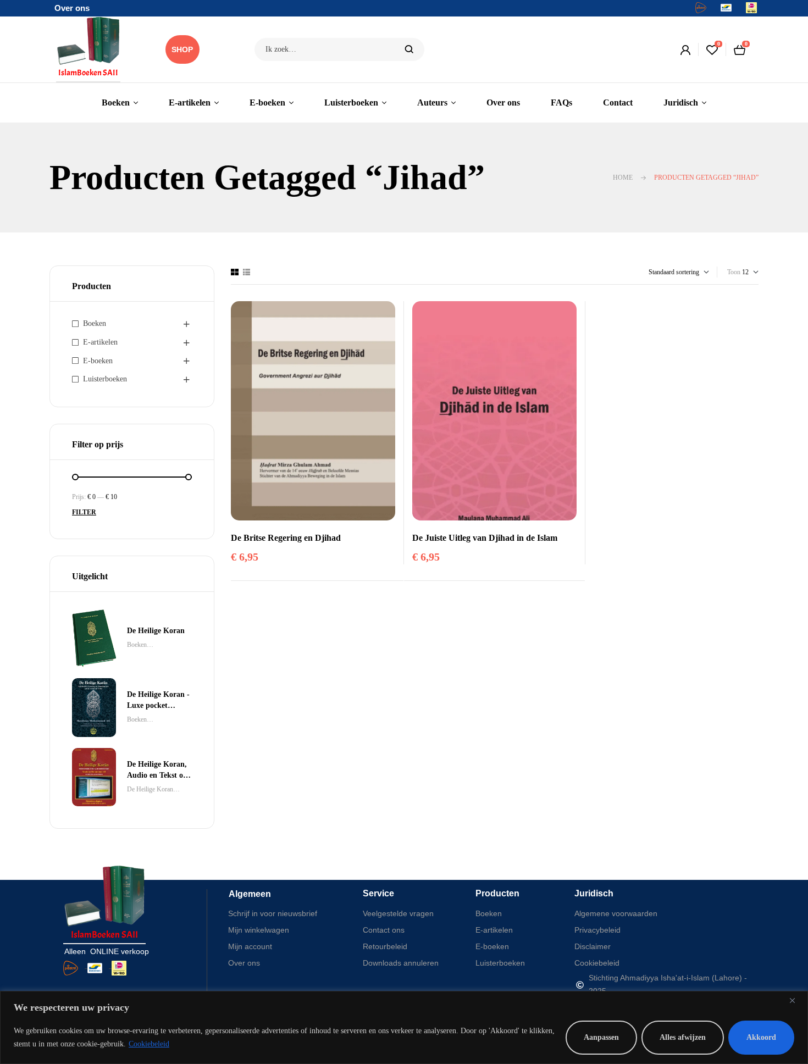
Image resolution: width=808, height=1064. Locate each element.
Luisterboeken (105, 379)
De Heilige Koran (150, 789)
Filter (84, 512)
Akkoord (761, 1037)
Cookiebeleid (149, 1044)
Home (623, 177)
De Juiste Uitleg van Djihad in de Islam (484, 537)
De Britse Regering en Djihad (286, 537)
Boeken (94, 323)
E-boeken (98, 361)
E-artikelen (100, 342)
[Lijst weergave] (246, 272)
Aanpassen (601, 1037)
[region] (404, 1027)
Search (409, 49)
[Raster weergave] (235, 272)
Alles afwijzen (683, 1037)
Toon (733, 272)
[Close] (796, 1000)
